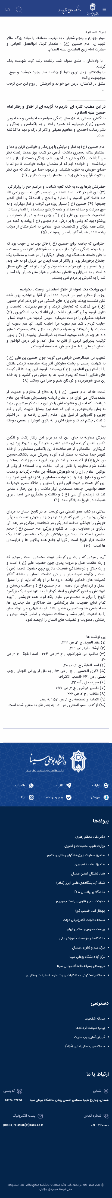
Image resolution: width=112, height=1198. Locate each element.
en (7, 9)
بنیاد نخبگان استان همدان (88, 873)
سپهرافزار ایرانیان (48, 1189)
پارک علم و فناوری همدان (88, 947)
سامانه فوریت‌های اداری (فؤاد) (85, 1046)
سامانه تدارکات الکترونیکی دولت (84, 920)
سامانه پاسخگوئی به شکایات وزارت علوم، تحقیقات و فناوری (65, 975)
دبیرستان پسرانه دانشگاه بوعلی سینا (81, 966)
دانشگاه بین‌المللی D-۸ (89, 892)
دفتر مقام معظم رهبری (90, 837)
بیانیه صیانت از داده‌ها (90, 1028)
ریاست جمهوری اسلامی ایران (86, 929)
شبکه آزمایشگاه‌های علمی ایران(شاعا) (80, 883)
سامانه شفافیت (95, 1018)
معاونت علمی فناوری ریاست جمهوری (80, 901)
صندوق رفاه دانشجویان (89, 864)
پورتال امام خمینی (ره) (90, 911)
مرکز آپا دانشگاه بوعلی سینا (87, 957)
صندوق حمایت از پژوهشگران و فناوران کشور (76, 855)
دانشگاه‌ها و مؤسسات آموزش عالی (82, 938)
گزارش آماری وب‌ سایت (89, 1037)
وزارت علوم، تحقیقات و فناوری (84, 846)
